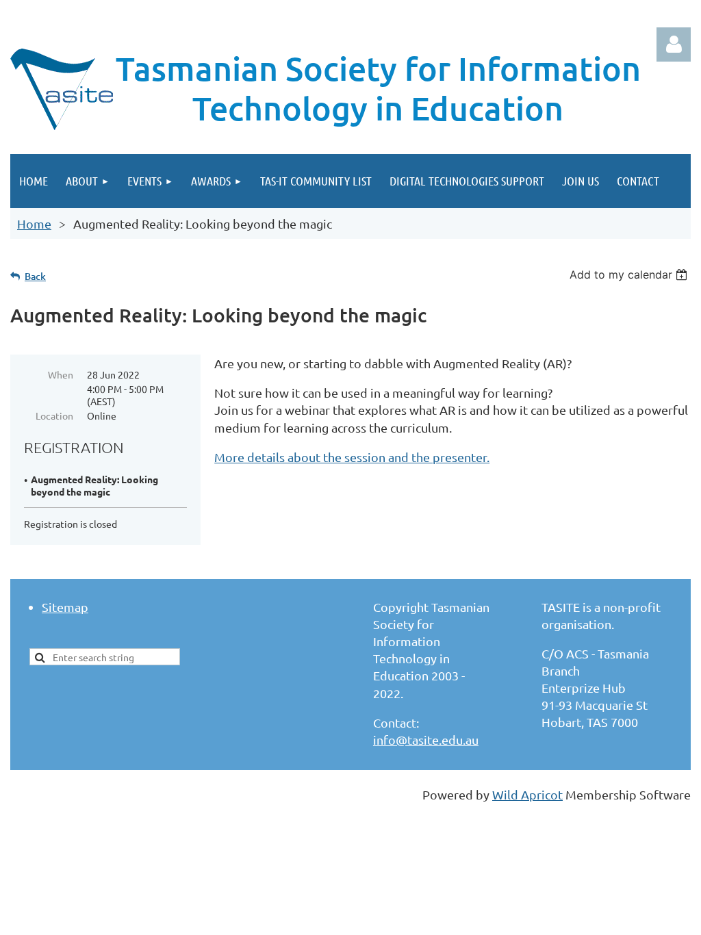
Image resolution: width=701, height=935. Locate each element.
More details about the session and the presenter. (351, 457)
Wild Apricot (527, 794)
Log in (674, 44)
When (60, 374)
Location (54, 415)
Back (35, 276)
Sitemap (65, 607)
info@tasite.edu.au (426, 739)
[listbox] (630, 274)
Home (34, 223)
